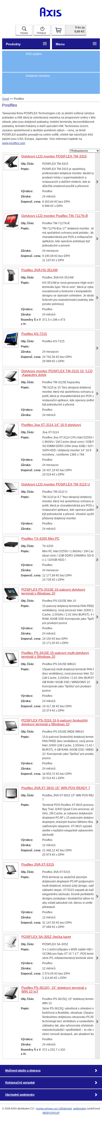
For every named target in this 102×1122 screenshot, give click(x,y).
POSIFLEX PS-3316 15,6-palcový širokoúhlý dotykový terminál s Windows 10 (54, 722)
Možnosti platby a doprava (23, 1070)
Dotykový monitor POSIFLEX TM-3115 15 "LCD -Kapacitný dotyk (57, 373)
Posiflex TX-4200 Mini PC (40, 538)
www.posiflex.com (13, 143)
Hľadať (24, 33)
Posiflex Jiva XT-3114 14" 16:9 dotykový (51, 425)
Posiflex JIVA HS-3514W (39, 270)
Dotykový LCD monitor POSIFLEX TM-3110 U (55, 484)
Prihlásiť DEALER (42, 34)
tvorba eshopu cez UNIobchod (54, 1108)
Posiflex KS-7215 (34, 334)
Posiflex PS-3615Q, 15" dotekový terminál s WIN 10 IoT (54, 989)
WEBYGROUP (51, 1112)
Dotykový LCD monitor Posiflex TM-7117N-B (54, 216)
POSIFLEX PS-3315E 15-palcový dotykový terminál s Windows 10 (53, 591)
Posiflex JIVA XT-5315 (37, 864)
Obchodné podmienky (20, 1094)
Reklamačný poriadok (20, 1082)
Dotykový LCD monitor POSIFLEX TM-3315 (54, 156)
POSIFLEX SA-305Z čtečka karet (46, 937)
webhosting (79, 1108)
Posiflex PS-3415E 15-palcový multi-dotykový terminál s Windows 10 (55, 654)
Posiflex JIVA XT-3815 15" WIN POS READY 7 (55, 788)
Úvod (5, 98)
